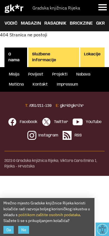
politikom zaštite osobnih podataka (49, 214)
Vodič (11, 23)
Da (8, 229)
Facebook (28, 122)
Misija (14, 74)
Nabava (83, 74)
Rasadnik (55, 23)
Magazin (31, 23)
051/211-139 (40, 106)
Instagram (48, 135)
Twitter (60, 122)
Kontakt (40, 84)
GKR (100, 23)
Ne (23, 229)
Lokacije (92, 54)
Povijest (35, 74)
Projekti (59, 74)
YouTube (93, 122)
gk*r (13, 8)
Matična (16, 84)
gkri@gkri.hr (72, 106)
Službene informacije (44, 57)
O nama (14, 57)
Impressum (67, 84)
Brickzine (81, 23)
